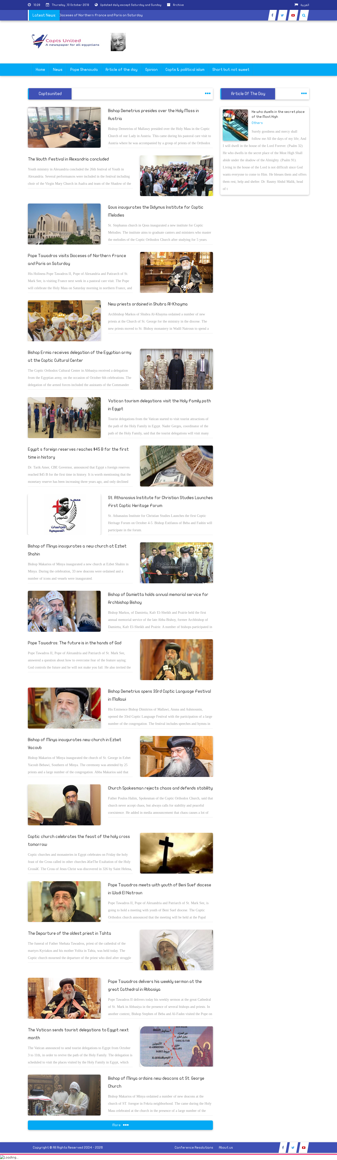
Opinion (151, 70)
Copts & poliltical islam (185, 70)
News (57, 70)
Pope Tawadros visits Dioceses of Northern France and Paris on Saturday (99, 15)
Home (40, 70)
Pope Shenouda (84, 70)
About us (226, 1147)
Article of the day (121, 70)
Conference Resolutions (194, 1147)
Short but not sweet (230, 70)
